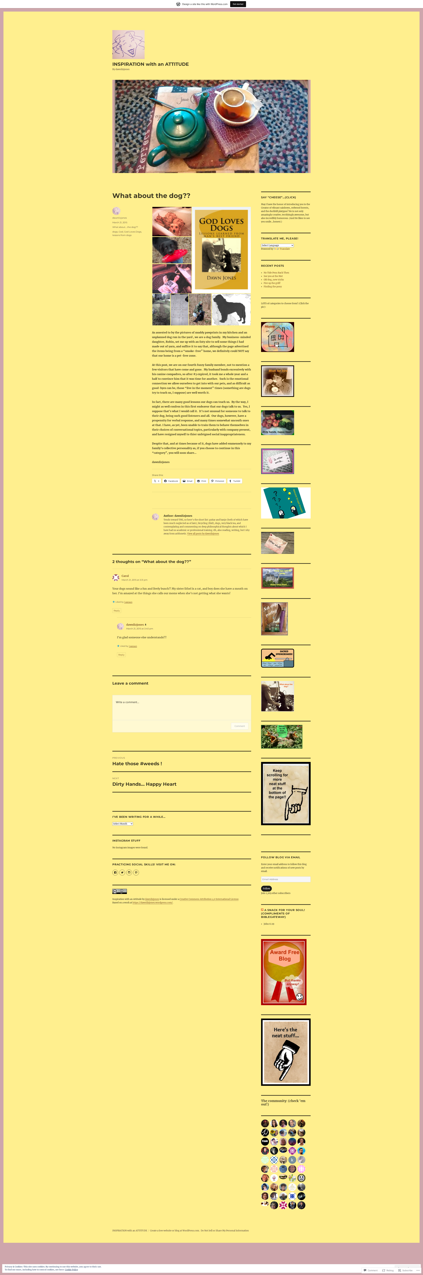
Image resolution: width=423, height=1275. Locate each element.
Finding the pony (273, 286)
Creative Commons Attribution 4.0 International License (209, 899)
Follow (266, 888)
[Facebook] (115, 872)
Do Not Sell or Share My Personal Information (225, 1230)
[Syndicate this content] (262, 910)
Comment (239, 726)
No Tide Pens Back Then (276, 272)
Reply (117, 610)
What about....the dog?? (125, 227)
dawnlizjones (119, 217)
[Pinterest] (136, 872)
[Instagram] (129, 872)
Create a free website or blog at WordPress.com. (175, 1230)
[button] (172, 222)
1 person (128, 602)
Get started (238, 4)
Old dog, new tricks (274, 279)
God (121, 231)
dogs (115, 231)
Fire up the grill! (272, 283)
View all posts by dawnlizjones (203, 533)
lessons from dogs (122, 235)
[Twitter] (122, 872)
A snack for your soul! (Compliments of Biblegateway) (283, 913)
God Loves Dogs (132, 231)
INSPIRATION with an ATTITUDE (150, 64)
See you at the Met (273, 276)
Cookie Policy (71, 1269)
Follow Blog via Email (280, 857)
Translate (285, 249)
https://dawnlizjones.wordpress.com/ (153, 902)
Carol (125, 576)
